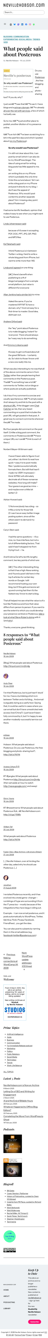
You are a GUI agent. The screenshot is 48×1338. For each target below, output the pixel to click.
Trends (36, 39)
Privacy (29, 1335)
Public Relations (13, 1054)
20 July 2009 (8, 829)
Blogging (7, 36)
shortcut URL (9, 405)
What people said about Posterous (23, 51)
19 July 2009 (8, 656)
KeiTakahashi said (11, 244)
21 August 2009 (9, 888)
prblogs (6, 735)
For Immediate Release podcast (19, 1046)
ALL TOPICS (8, 1072)
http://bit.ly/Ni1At (11, 754)
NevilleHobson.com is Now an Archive (21, 1085)
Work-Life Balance (14, 1065)
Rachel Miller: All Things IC (17, 1213)
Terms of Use (20, 1335)
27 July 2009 (8, 855)
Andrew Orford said (12, 321)
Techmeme (11, 1222)
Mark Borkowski (13, 1208)
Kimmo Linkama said (18, 345)
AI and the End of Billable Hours (18, 1101)
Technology (11, 1060)
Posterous (40, 77)
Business (10, 1040)
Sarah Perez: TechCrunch (17, 1216)
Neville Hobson (9, 653)
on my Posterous (18, 141)
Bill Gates (10, 1191)
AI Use (35, 1335)
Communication (21, 36)
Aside (9, 1037)
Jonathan (7, 885)
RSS (40, 1335)
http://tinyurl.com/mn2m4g (16, 666)
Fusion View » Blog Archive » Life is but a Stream (22, 852)
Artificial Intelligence (15, 1034)
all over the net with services (16, 111)
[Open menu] (4, 24)
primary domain (21, 107)
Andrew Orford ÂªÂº (11, 767)
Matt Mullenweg (13, 1210)
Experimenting (10, 39)
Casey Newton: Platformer (17, 1193)
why (10, 620)
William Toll (7, 827)
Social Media (25, 39)
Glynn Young (8, 798)
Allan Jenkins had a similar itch (17, 294)
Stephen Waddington (16, 1219)
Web (5, 42)
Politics (10, 1051)
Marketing (11, 1048)
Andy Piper (7, 683)
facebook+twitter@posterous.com (19, 935)
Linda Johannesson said (14, 223)
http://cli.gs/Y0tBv (12, 814)
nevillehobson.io (34, 1298)
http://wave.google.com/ (15, 786)
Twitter (6, 375)
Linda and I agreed (12, 267)
